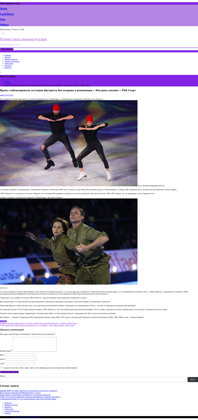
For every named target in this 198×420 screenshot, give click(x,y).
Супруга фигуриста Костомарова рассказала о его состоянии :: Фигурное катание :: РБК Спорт (37, 325)
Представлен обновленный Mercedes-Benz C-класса (20, 393)
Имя (2, 355)
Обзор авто (9, 63)
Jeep (2, 19)
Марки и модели (11, 59)
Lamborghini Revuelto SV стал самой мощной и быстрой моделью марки (28, 399)
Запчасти (8, 65)
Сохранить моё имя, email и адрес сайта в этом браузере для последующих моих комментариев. (40, 368)
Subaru (4, 24)
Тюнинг (8, 57)
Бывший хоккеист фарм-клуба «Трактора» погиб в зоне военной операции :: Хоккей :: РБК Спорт (38, 323)
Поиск (2, 376)
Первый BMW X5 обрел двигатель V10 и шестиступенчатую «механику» (29, 391)
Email (3, 359)
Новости (8, 68)
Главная (8, 55)
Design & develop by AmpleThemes (26, 417)
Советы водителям (12, 61)
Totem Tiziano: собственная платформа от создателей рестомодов (25, 395)
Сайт (2, 363)
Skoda (3, 8)
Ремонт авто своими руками (23, 39)
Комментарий (6, 351)
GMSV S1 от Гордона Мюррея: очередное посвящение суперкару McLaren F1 (30, 397)
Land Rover (7, 13)
